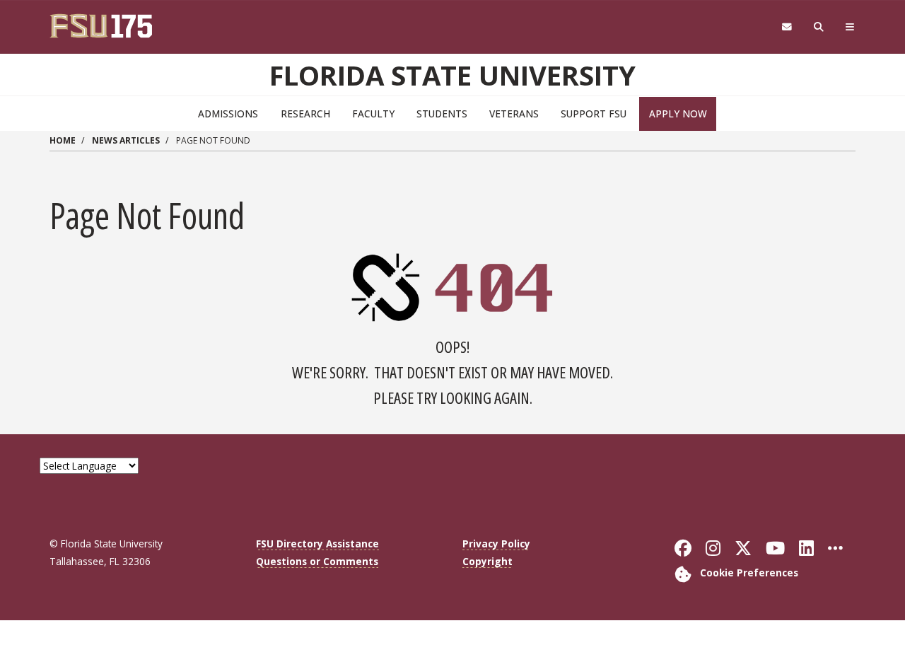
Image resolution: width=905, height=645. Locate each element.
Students (441, 113)
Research (305, 113)
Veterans (514, 113)
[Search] (819, 27)
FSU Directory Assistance (317, 543)
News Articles (126, 140)
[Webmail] (786, 27)
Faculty (373, 113)
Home (62, 140)
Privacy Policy (496, 543)
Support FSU (593, 113)
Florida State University (452, 75)
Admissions (228, 113)
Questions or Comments (317, 561)
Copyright (487, 561)
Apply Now (678, 113)
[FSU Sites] (850, 27)
